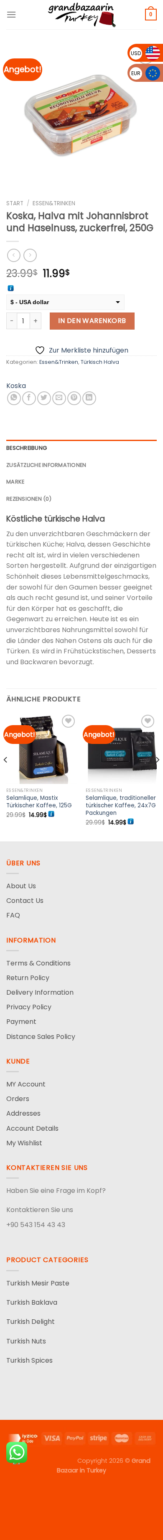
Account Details (32, 1128)
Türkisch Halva (100, 361)
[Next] (157, 776)
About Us (21, 886)
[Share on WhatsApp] (14, 398)
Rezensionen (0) (28, 498)
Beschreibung (26, 447)
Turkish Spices (29, 1360)
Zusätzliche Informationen (46, 465)
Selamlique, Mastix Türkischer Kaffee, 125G (39, 801)
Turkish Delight (30, 1321)
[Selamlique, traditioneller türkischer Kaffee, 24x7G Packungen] (121, 748)
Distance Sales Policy (40, 1036)
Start (14, 203)
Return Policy (27, 978)
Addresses (23, 1113)
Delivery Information (40, 992)
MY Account (26, 1084)
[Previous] (6, 776)
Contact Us (24, 900)
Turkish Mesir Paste (37, 1283)
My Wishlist (24, 1143)
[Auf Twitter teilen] (44, 398)
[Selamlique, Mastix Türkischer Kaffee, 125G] (41, 748)
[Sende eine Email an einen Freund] (59, 398)
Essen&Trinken (54, 203)
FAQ (13, 915)
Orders (17, 1099)
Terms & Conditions (38, 963)
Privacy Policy (28, 1007)
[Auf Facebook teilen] (29, 398)
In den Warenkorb (92, 320)
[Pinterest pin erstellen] (74, 398)
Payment (21, 1021)
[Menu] (11, 14)
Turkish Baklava (31, 1302)
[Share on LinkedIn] (89, 398)
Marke (15, 481)
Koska (16, 386)
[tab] (81, 448)
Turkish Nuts (26, 1341)
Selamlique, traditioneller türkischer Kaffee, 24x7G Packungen (121, 805)
